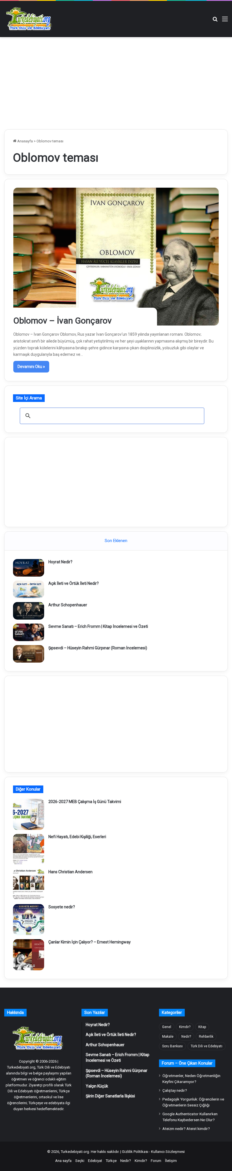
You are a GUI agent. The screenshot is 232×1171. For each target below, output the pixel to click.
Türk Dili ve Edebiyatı (206, 1046)
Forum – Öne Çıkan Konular (187, 1063)
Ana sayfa (63, 1161)
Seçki (79, 1161)
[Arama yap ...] (215, 21)
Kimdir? (184, 1027)
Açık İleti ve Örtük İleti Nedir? (73, 583)
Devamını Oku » (31, 366)
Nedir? (186, 1037)
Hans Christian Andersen (70, 872)
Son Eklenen (116, 540)
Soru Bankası (172, 1046)
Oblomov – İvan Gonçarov (62, 321)
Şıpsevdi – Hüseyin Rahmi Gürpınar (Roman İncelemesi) (97, 648)
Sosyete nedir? (61, 907)
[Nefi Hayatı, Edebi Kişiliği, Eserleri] (28, 849)
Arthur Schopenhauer (67, 605)
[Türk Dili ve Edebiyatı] (29, 19)
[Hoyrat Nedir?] (28, 568)
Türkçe (111, 1161)
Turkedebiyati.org (75, 1151)
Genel (166, 1027)
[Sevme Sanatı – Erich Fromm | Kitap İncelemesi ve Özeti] (28, 632)
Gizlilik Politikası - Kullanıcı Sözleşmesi (153, 1151)
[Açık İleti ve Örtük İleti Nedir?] (28, 589)
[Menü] (225, 21)
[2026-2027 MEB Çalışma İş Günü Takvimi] (28, 814)
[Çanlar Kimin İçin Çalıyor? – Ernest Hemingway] (28, 954)
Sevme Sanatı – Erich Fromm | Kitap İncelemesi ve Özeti (98, 626)
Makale (167, 1037)
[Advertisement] (116, 82)
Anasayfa (24, 141)
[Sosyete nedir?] (28, 919)
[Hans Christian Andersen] (28, 884)
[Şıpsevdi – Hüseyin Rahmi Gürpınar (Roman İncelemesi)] (28, 654)
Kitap (202, 1027)
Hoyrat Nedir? (60, 562)
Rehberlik (206, 1037)
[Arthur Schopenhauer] (28, 611)
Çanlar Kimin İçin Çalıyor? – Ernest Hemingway (89, 942)
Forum (156, 1161)
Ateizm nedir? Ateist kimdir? (186, 1128)
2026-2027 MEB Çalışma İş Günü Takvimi (84, 801)
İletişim (171, 1161)
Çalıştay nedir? (174, 1090)
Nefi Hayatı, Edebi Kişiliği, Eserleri (77, 836)
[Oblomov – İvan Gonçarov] (116, 257)
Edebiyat (95, 1161)
